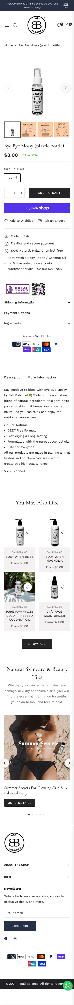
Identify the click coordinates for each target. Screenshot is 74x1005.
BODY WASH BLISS (20, 557)
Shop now (66, 6)
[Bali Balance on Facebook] (6, 938)
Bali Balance (19, 552)
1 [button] (29, 814)
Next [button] (66, 87)
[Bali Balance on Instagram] (16, 938)
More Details (19, 802)
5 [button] (43, 814)
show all (37, 643)
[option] (37, 86)
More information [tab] (42, 377)
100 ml (12, 177)
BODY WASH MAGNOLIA (54, 559)
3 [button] (36, 814)
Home (9, 45)
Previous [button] (7, 87)
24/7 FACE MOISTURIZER (54, 614)
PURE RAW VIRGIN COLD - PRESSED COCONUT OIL (19, 615)
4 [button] (40, 814)
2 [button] (32, 814)
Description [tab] (13, 377)
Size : (14, 169)
